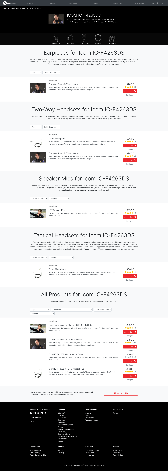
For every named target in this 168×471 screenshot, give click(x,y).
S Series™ (61, 413)
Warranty (116, 453)
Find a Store (139, 3)
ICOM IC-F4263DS (34, 9)
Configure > (130, 95)
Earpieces (29, 3)
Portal (87, 415)
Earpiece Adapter (64, 434)
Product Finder (35, 450)
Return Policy (118, 455)
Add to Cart (129, 91)
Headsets (51, 3)
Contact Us (122, 393)
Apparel (60, 441)
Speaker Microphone (65, 425)
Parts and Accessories (66, 429)
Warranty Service (91, 420)
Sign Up (33, 421)
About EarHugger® (92, 450)
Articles (88, 413)
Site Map (61, 453)
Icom (23, 9)
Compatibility (118, 3)
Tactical (95, 3)
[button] (31, 88)
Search (60, 450)
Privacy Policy (118, 450)
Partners (116, 413)
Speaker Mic (73, 3)
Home (5, 9)
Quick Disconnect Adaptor (67, 436)
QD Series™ (62, 418)
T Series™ (61, 415)
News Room (89, 453)
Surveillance (62, 439)
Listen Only (62, 432)
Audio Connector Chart (38, 455)
